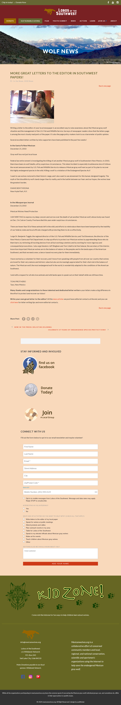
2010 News (28, 81)
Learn (92, 21)
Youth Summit (60, 21)
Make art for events (33, 536)
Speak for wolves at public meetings (39, 522)
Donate (10, 21)
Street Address (30, 467)
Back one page (105, 86)
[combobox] (96, 492)
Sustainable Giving (30, 21)
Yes (27, 509)
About (114, 21)
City (26, 474)
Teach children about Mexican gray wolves (42, 539)
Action (83, 21)
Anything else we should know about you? (41, 547)
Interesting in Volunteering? (35, 505)
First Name (28, 445)
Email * (27, 460)
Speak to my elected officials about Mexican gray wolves (47, 533)
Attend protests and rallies (35, 525)
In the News (18, 81)
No (27, 511)
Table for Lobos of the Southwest (38, 531)
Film (47, 21)
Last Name (28, 452)
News (73, 21)
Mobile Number (30, 490)
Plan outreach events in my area (38, 528)
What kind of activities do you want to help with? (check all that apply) (53, 516)
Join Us (101, 21)
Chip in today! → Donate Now (14, 2)
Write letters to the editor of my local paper (42, 519)
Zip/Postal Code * (31, 481)
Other (28, 542)
